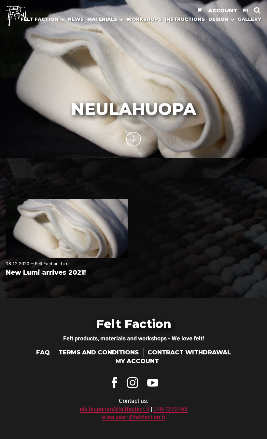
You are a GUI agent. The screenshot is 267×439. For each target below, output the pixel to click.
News (76, 19)
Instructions (185, 19)
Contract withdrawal (189, 352)
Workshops (144, 19)
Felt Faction (39, 19)
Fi (245, 10)
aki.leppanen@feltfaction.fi (114, 408)
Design (218, 19)
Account (222, 10)
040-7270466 (170, 408)
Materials (102, 19)
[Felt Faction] (16, 16)
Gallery (249, 19)
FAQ (43, 352)
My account (137, 361)
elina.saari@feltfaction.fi (133, 417)
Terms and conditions (99, 352)
